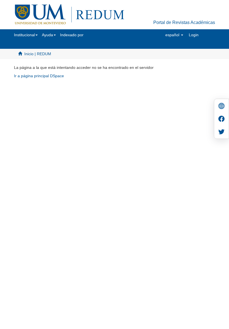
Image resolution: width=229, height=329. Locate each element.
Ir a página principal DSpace (39, 76)
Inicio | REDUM (37, 54)
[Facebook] (221, 119)
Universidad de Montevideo (103, 92)
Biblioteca (144, 92)
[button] (26, 35)
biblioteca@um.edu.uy (162, 100)
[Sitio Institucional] (221, 106)
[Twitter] (221, 132)
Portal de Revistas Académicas (184, 22)
